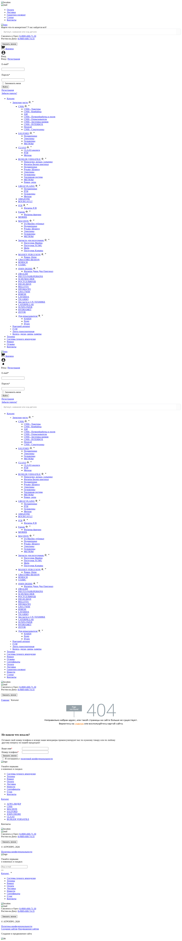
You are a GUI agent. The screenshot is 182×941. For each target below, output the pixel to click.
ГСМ (15, 329)
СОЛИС (22, 265)
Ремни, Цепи (30, 257)
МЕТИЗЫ (29, 143)
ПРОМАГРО (24, 289)
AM (26, 114)
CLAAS (11, 816)
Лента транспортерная (23, 331)
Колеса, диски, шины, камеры (27, 334)
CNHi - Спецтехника (34, 129)
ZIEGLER (23, 274)
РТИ (26, 152)
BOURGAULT (25, 201)
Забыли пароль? (9, 93)
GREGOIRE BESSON (29, 259)
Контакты (11, 20)
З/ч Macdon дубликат (34, 223)
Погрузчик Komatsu (33, 250)
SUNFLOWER (25, 307)
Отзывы (11, 344)
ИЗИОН (22, 294)
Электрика (29, 138)
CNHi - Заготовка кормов (36, 122)
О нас (9, 792)
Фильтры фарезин (32, 214)
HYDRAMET (24, 309)
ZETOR (22, 312)
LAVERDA (23, 297)
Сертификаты (13, 662)
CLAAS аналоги (32, 150)
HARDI (27, 318)
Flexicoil (28, 127)
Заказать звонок (9, 44)
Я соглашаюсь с (29, 758)
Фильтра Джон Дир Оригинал (38, 271)
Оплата (10, 10)
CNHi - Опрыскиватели (35, 119)
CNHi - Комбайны (33, 111)
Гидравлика (29, 141)
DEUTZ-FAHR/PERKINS (30, 276)
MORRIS (22, 217)
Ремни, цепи (30, 182)
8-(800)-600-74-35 (26, 38)
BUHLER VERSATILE (18, 819)
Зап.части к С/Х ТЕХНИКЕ (31, 302)
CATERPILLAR (26, 304)
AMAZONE (24, 199)
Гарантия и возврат (16, 15)
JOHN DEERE (14, 814)
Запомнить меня (13, 83)
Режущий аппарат (21, 326)
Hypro (27, 324)
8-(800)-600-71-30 (27, 36)
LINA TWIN (24, 291)
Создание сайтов (9, 929)
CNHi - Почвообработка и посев (39, 116)
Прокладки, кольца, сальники (38, 162)
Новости (11, 672)
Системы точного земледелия (21, 339)
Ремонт (10, 341)
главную (79, 723)
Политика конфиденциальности (16, 852)
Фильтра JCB (30, 208)
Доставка (11, 12)
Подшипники (30, 136)
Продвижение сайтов (28, 929)
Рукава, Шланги (32, 169)
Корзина (10, 49)
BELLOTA (23, 286)
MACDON (12, 809)
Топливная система (33, 177)
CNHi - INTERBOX (33, 124)
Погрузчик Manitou (33, 243)
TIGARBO (23, 299)
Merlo (26, 248)
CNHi (9, 806)
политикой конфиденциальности (37, 758)
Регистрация (14, 59)
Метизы (28, 155)
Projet (26, 321)
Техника (11, 336)
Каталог (11, 98)
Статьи (10, 17)
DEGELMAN (24, 284)
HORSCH (23, 262)
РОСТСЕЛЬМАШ (27, 281)
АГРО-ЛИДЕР (14, 804)
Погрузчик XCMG (33, 245)
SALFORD (12, 811)
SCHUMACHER (26, 279)
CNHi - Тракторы (32, 109)
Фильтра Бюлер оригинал (36, 164)
